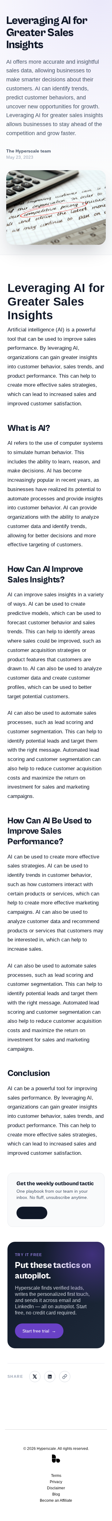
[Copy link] (64, 1376)
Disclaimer (56, 1488)
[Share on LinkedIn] (49, 1376)
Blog (56, 1494)
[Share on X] (34, 1376)
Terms (56, 1475)
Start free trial (39, 1330)
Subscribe (32, 1212)
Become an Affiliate (56, 1500)
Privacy (56, 1482)
